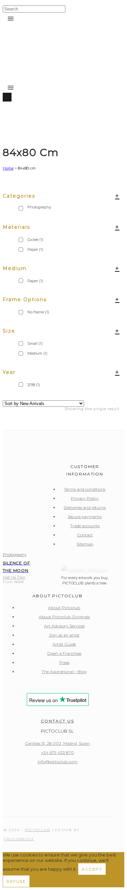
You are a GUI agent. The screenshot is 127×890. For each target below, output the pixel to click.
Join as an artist (64, 635)
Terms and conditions (84, 489)
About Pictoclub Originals (64, 616)
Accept (92, 869)
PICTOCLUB (37, 830)
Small (35, 343)
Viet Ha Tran (14, 577)
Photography (14, 554)
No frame (38, 312)
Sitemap (85, 544)
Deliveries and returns (85, 507)
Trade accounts (85, 525)
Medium (37, 353)
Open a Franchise (64, 653)
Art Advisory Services (64, 625)
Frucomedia (19, 839)
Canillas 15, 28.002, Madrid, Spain (57, 743)
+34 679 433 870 (57, 752)
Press (64, 662)
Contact (85, 534)
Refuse (16, 881)
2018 (33, 384)
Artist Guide (64, 644)
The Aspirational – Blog (64, 671)
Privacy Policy (85, 498)
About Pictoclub (64, 607)
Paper (35, 281)
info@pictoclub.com (58, 761)
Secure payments (85, 516)
